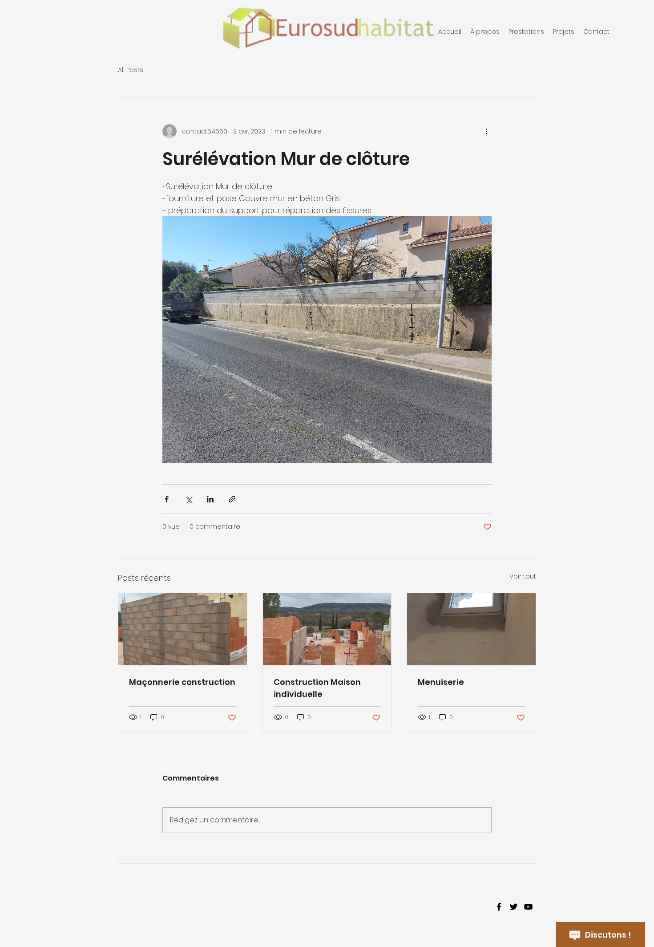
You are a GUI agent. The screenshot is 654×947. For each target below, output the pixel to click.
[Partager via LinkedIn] (210, 499)
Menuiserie (441, 682)
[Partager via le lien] (232, 499)
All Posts (130, 70)
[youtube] (528, 907)
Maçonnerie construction (182, 682)
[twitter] (514, 907)
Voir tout (522, 576)
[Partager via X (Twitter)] (188, 499)
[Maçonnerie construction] (182, 629)
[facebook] (499, 907)
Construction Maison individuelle (317, 688)
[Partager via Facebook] (166, 499)
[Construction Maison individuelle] (327, 629)
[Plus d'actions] (486, 131)
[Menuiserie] (471, 629)
